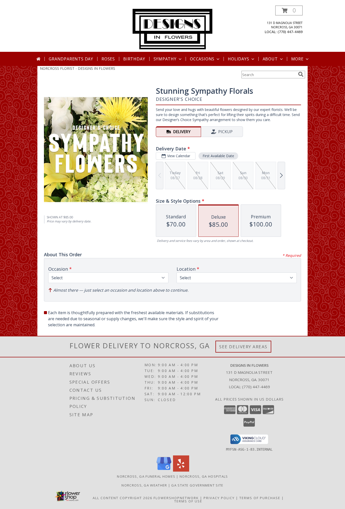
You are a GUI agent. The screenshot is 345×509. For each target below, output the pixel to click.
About (270, 59)
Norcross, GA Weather (144, 485)
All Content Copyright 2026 (122, 498)
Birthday (134, 59)
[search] (301, 74)
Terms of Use (188, 501)
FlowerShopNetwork (176, 498)
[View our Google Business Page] (164, 470)
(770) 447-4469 (290, 31)
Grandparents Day (71, 59)
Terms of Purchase (259, 498)
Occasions (202, 59)
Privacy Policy (219, 498)
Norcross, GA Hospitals (204, 476)
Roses (108, 59)
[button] (289, 10)
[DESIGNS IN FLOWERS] (172, 28)
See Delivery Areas (243, 347)
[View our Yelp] (181, 470)
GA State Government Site (197, 485)
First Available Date (218, 155)
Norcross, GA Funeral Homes (146, 476)
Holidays (238, 59)
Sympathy (165, 59)
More (297, 59)
